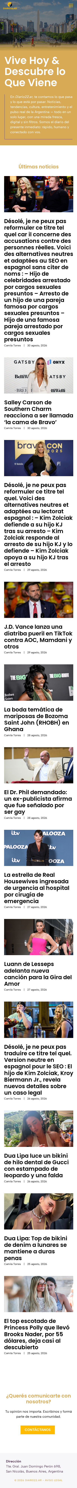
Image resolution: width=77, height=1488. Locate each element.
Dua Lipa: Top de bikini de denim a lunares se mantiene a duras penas (35, 1248)
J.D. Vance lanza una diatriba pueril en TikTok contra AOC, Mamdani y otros (38, 637)
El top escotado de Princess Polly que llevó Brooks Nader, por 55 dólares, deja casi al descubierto (37, 1334)
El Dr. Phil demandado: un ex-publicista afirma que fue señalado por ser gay (38, 802)
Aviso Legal (54, 1480)
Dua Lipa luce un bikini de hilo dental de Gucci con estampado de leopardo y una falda (36, 1166)
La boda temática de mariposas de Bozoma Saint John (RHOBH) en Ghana (36, 719)
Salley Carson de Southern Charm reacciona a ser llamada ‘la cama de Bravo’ (38, 412)
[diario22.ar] (10, 5)
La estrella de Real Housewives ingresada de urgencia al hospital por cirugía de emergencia (36, 888)
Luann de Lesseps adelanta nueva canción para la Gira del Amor (38, 974)
